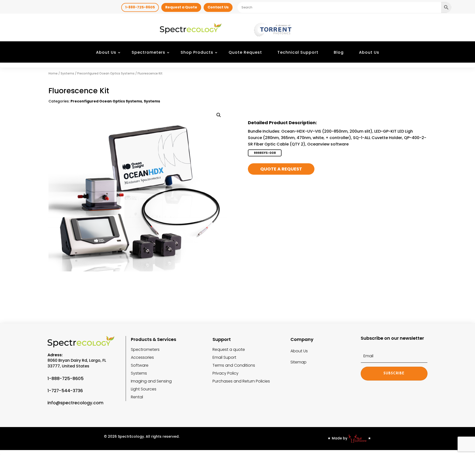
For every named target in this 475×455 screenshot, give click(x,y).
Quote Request (245, 52)
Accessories (142, 357)
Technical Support (297, 52)
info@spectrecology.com (75, 403)
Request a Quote (181, 7)
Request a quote (229, 349)
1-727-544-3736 (65, 391)
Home (53, 73)
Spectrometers (148, 52)
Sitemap (298, 362)
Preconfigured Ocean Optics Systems (106, 73)
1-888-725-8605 (140, 7)
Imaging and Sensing (151, 381)
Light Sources (143, 389)
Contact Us (218, 7)
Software (139, 365)
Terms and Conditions (234, 365)
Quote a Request (281, 169)
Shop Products (197, 52)
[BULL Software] (357, 438)
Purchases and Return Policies (241, 381)
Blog (339, 52)
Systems (67, 73)
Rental (137, 397)
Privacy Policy (225, 373)
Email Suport (224, 357)
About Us (106, 52)
